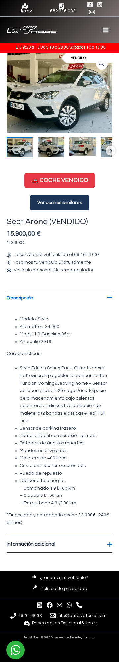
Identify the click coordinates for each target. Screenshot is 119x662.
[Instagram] (100, 5)
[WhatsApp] (69, 605)
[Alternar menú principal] (105, 29)
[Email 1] (92, 12)
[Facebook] (90, 5)
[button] (102, 64)
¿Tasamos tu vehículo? (64, 577)
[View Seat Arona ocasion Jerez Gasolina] (20, 147)
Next (111, 151)
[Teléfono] (79, 605)
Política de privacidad (64, 588)
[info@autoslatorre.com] (59, 605)
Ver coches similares (59, 202)
